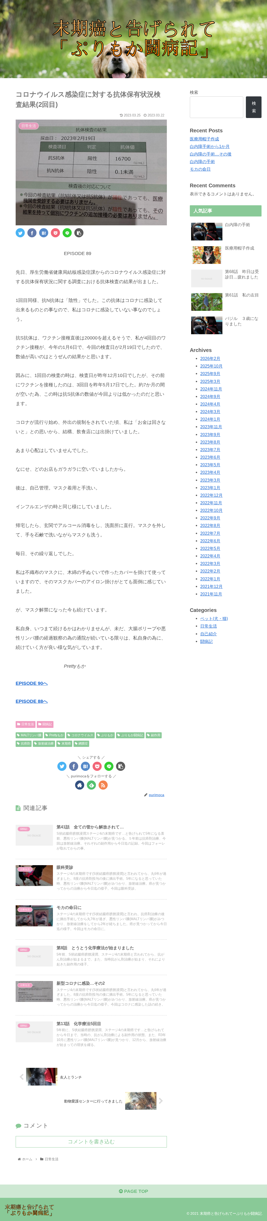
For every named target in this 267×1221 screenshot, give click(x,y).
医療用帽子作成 (204, 139)
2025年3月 (210, 381)
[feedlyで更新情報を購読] (91, 785)
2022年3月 (210, 563)
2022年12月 (211, 495)
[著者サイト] (79, 785)
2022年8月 (210, 525)
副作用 (155, 735)
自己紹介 (208, 633)
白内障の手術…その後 (211, 154)
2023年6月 (210, 457)
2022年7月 (210, 533)
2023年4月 (210, 472)
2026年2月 (210, 358)
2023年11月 (211, 426)
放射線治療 (46, 743)
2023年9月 (210, 434)
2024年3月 (210, 411)
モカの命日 (200, 169)
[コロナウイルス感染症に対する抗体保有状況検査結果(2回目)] (43, 232)
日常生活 (27, 724)
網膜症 (83, 743)
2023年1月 (210, 487)
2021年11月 (211, 594)
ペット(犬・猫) (214, 618)
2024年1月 (210, 419)
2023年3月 (210, 480)
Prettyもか (56, 735)
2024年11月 (211, 389)
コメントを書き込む (91, 1141)
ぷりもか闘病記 (132, 735)
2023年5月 (210, 464)
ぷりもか (107, 735)
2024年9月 (210, 396)
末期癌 (66, 743)
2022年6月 (210, 540)
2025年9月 (210, 373)
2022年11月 (211, 502)
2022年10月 (211, 510)
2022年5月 (210, 548)
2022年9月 (210, 518)
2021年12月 (211, 586)
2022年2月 (210, 571)
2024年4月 (210, 404)
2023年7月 (210, 449)
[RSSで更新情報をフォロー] (103, 785)
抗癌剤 (25, 743)
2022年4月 (210, 556)
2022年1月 (210, 579)
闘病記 (47, 724)
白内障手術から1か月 (210, 146)
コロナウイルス (82, 735)
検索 (194, 92)
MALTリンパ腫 (31, 735)
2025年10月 (211, 366)
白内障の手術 (202, 161)
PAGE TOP (135, 1191)
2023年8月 (210, 442)
